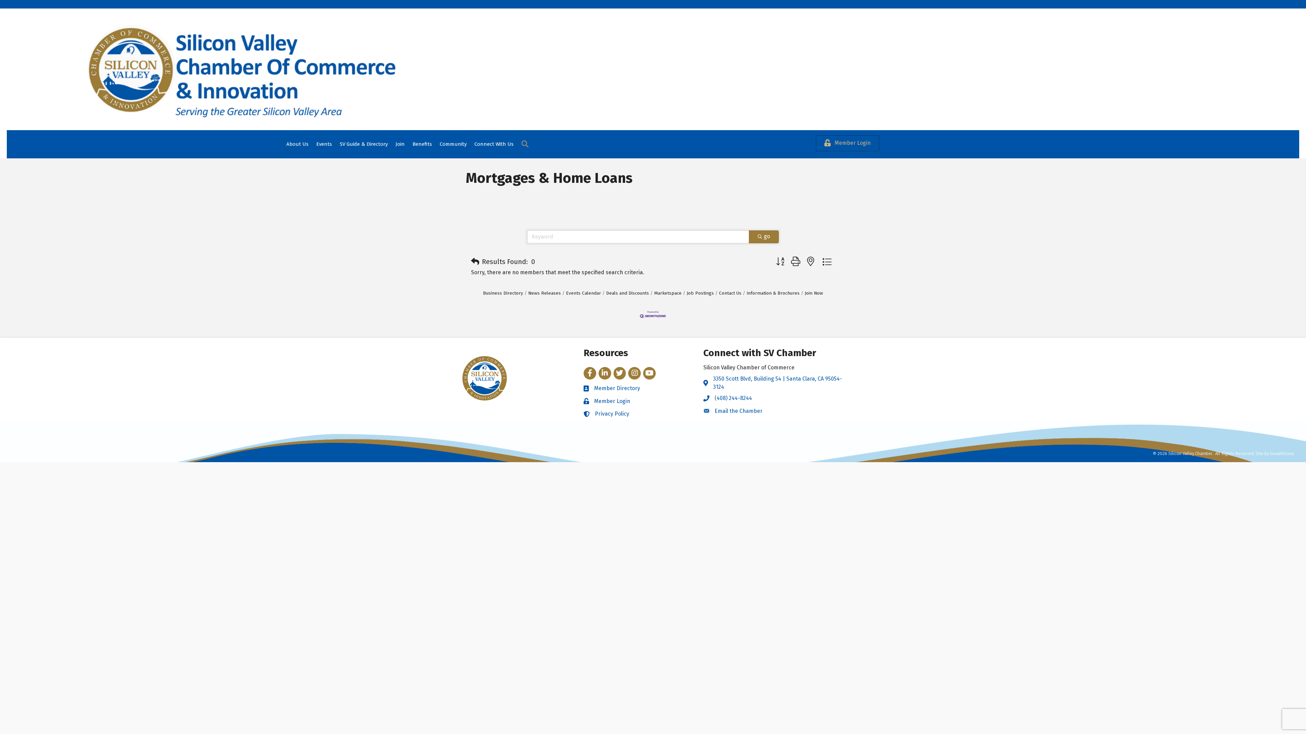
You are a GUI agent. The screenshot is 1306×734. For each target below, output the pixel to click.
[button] (475, 262)
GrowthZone (1282, 453)
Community (453, 144)
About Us (297, 144)
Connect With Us (494, 144)
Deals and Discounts (627, 293)
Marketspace (668, 293)
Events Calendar (583, 293)
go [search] (767, 236)
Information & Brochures (773, 293)
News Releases (544, 293)
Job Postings (700, 293)
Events (324, 144)
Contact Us (730, 293)
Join (400, 144)
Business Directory (503, 293)
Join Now (814, 293)
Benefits (422, 144)
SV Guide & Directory (364, 144)
